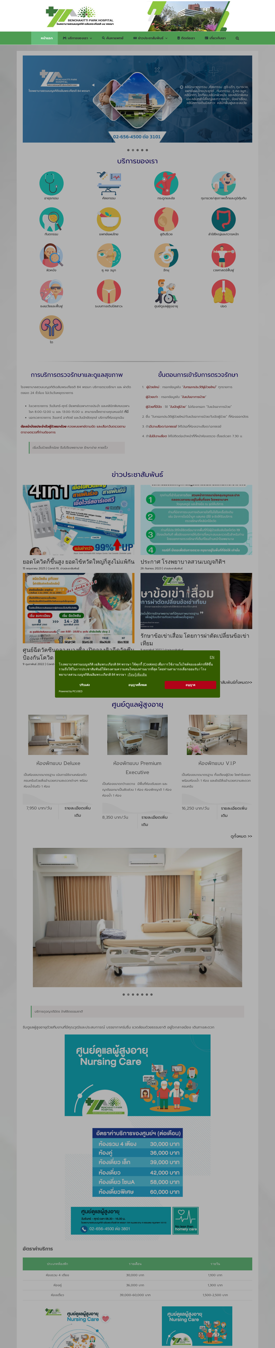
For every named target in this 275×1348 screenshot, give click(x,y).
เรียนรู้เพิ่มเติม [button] (137, 674)
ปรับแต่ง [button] (85, 685)
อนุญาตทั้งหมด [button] (137, 685)
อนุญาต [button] (190, 685)
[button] (237, 38)
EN (212, 657)
